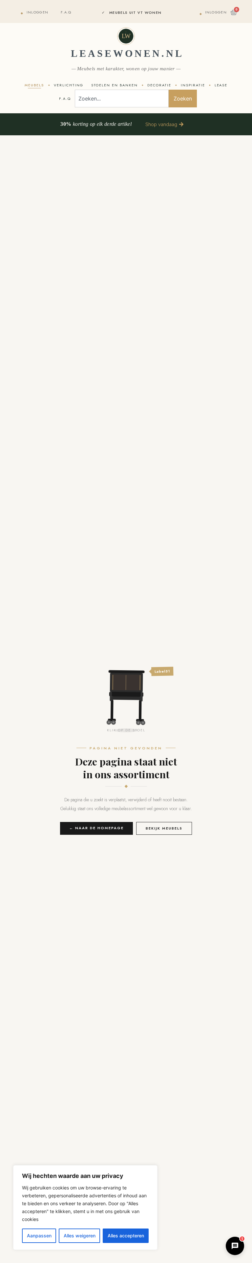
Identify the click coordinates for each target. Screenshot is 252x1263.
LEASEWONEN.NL (127, 53)
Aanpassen (39, 1235)
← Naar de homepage (96, 828)
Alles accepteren (126, 1235)
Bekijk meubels (164, 828)
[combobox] (122, 98)
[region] (85, 1207)
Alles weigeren (79, 1235)
